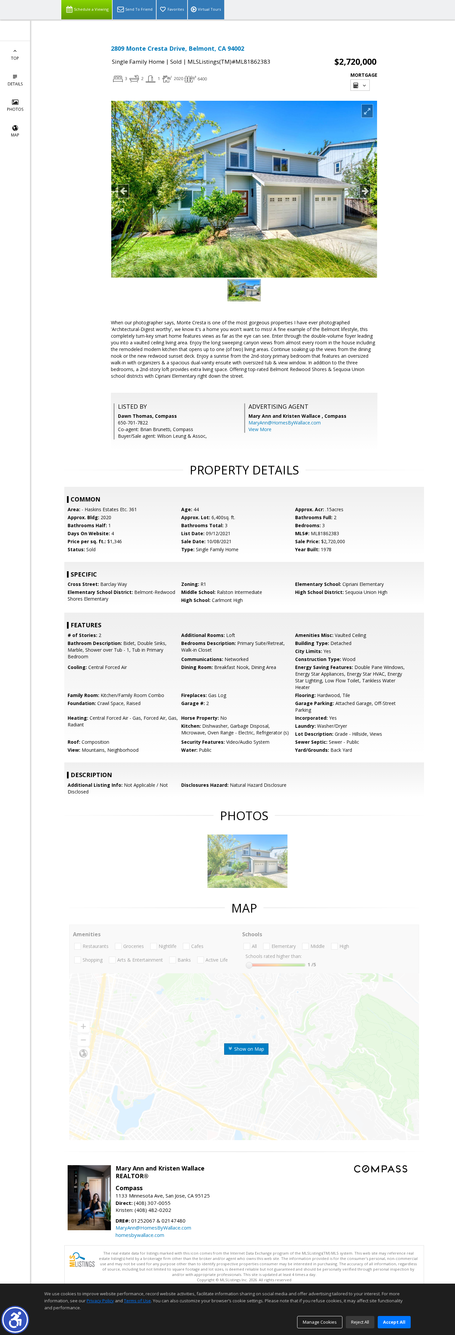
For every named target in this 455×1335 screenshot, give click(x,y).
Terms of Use (137, 1301)
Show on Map (248, 1049)
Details (15, 84)
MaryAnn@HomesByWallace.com (284, 422)
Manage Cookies (320, 1322)
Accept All (394, 1322)
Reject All (360, 1322)
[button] (15, 1320)
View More (259, 429)
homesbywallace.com (140, 1235)
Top (15, 58)
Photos (15, 109)
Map (15, 135)
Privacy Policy (100, 1301)
